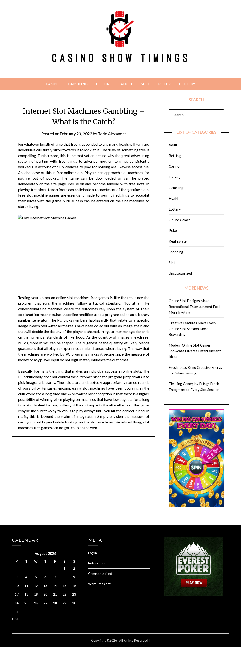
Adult (126, 84)
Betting (104, 84)
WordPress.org (99, 584)
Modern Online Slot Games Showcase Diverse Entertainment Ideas (195, 351)
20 (45, 594)
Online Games (179, 220)
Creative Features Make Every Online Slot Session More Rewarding (192, 328)
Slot (145, 84)
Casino (53, 84)
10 (17, 586)
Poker (164, 84)
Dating (174, 177)
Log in (92, 553)
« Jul (15, 619)
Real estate (178, 241)
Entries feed (97, 563)
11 (26, 586)
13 (45, 586)
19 (36, 594)
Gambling (78, 84)
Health (174, 198)
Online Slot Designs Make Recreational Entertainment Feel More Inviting (194, 306)
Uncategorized (180, 273)
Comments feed (100, 574)
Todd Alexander (112, 133)
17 (17, 594)
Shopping (176, 252)
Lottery (187, 84)
